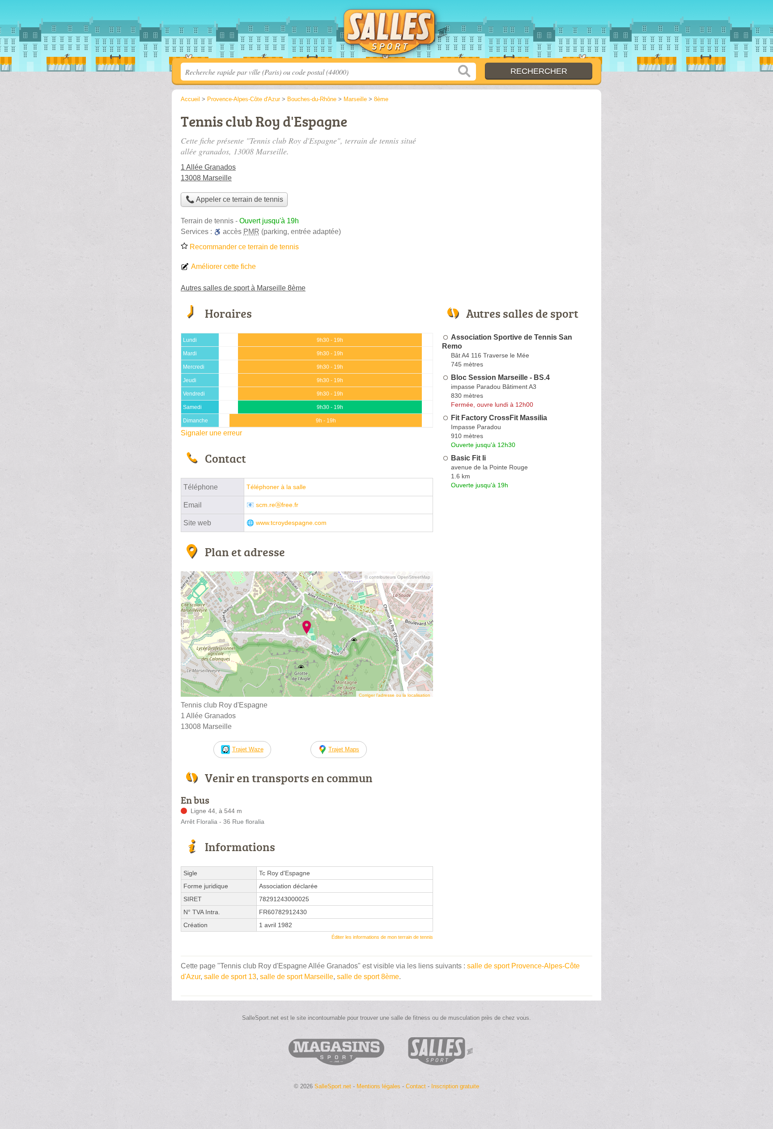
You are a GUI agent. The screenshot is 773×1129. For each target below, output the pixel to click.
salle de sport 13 (230, 976)
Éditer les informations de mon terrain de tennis (382, 937)
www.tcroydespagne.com (291, 523)
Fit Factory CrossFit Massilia (499, 418)
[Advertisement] (517, 172)
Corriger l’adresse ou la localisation (394, 695)
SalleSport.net (386, 32)
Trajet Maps (343, 749)
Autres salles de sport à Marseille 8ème (243, 288)
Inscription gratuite (455, 1086)
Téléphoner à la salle (276, 487)
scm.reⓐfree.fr (277, 505)
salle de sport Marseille (296, 976)
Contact (416, 1086)
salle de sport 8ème (368, 976)
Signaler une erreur (211, 433)
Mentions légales (378, 1086)
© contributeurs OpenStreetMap (397, 577)
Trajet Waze (247, 749)
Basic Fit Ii (468, 458)
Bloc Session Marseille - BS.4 (500, 377)
